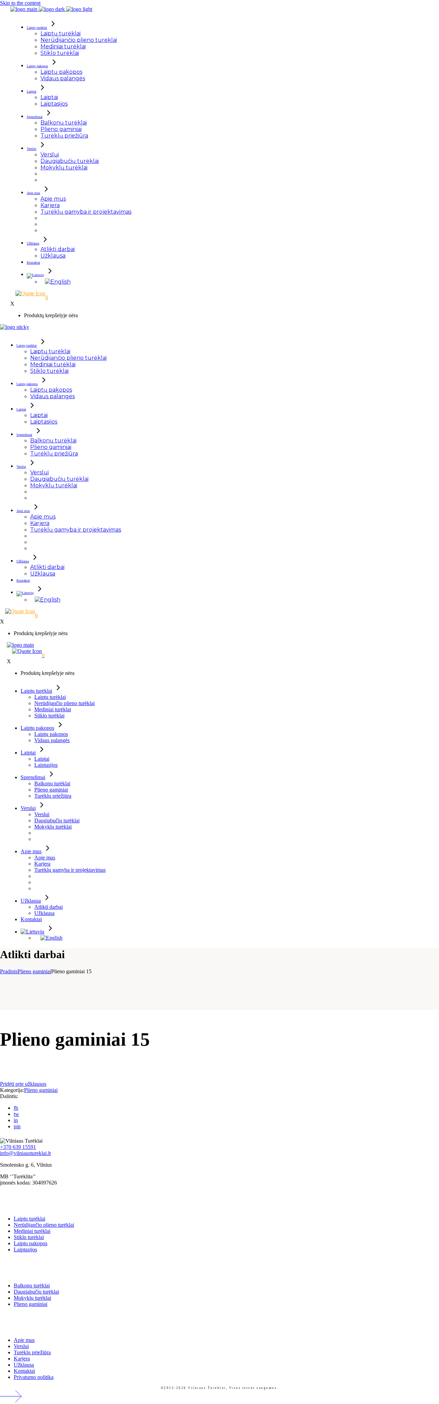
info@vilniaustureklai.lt (25, 1153)
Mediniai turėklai (32, 1231)
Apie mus (24, 1340)
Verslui (21, 1346)
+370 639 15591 (18, 1147)
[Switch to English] (57, 281)
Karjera (22, 1358)
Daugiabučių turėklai (36, 1292)
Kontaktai (24, 1371)
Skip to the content (20, 3)
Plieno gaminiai (41, 1090)
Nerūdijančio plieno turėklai (44, 1225)
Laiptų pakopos (30, 1243)
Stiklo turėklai (29, 1237)
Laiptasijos (25, 1249)
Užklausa (24, 1365)
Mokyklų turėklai (32, 1298)
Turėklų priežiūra (32, 1352)
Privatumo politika (34, 1377)
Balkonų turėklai (32, 1285)
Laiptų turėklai (29, 1219)
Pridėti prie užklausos (23, 1084)
